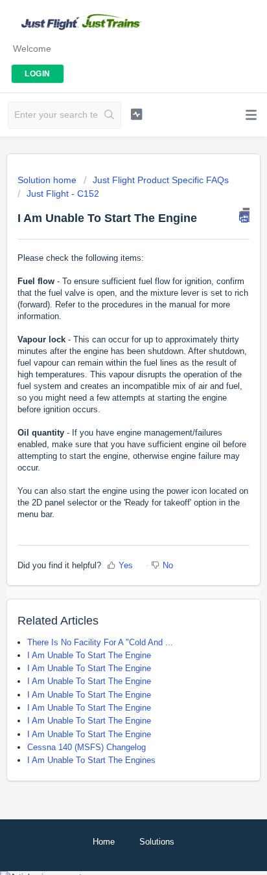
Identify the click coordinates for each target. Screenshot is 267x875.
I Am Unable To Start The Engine (89, 655)
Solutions (156, 842)
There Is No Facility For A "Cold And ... (100, 642)
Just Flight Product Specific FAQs (161, 180)
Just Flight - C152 (63, 193)
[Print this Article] (244, 215)
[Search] (109, 115)
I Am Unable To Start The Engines (91, 760)
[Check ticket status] (137, 114)
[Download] (109, 432)
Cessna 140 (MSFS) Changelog (86, 747)
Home (104, 842)
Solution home (48, 180)
